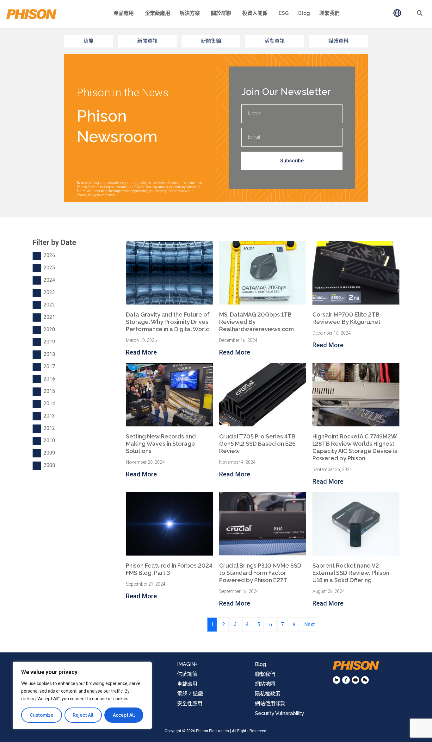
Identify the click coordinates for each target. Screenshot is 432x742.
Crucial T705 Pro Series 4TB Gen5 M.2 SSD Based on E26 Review (257, 443)
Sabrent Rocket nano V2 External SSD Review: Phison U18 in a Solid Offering (350, 572)
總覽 (88, 41)
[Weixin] (365, 680)
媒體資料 (338, 41)
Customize (41, 715)
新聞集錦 (211, 41)
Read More (141, 352)
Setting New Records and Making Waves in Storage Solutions (161, 443)
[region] (82, 695)
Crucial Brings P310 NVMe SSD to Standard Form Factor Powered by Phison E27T (260, 572)
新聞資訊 (147, 41)
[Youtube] (355, 680)
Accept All (124, 715)
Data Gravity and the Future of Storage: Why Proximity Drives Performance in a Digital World (168, 321)
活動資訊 (274, 41)
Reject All (83, 715)
